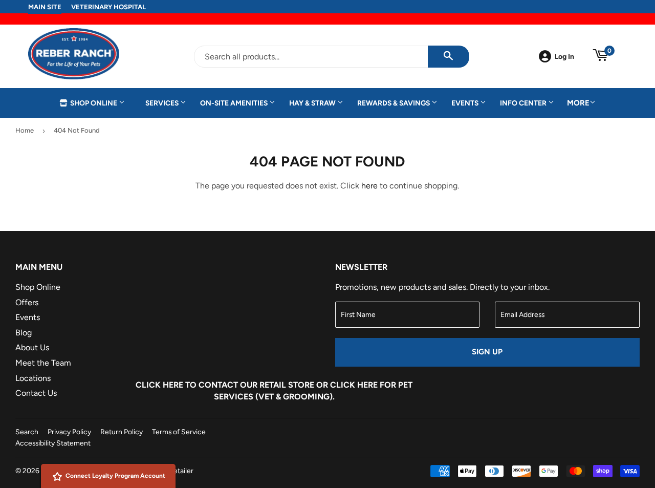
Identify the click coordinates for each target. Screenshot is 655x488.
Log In (564, 56)
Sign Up (487, 351)
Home (24, 130)
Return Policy (121, 432)
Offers (26, 302)
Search (26, 432)
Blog (23, 332)
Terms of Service (179, 432)
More (578, 103)
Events (465, 103)
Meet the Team (43, 363)
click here (354, 385)
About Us (32, 347)
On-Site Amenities (234, 103)
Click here (159, 385)
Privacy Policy (69, 432)
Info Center (524, 103)
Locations (33, 378)
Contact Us (36, 393)
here (369, 185)
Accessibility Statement (53, 443)
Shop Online (94, 103)
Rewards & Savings (394, 103)
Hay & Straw (313, 103)
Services (162, 103)
